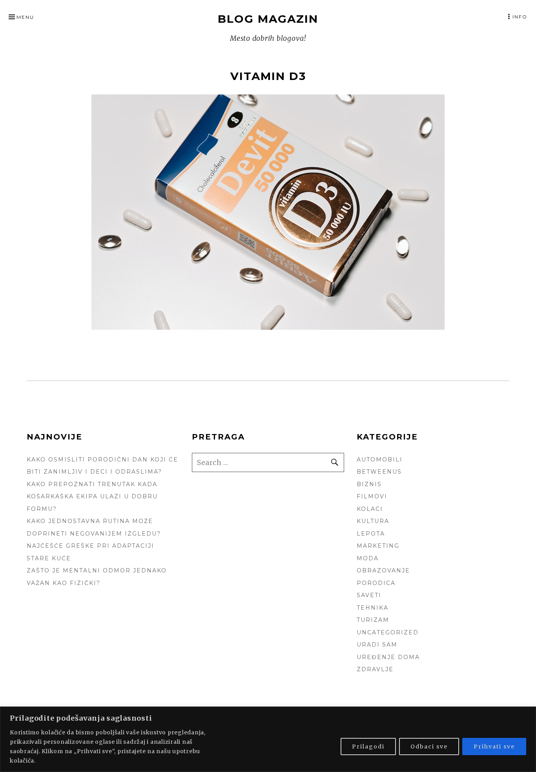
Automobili (380, 459)
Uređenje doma (388, 657)
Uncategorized (388, 632)
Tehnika (372, 607)
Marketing (378, 545)
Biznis (369, 484)
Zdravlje (375, 669)
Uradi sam (377, 644)
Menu (25, 17)
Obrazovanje (383, 570)
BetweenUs (379, 471)
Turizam (373, 619)
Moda (368, 558)
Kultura (373, 521)
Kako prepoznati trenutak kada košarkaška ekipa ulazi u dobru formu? (92, 496)
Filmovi (372, 496)
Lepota (371, 533)
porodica (376, 583)
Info (519, 17)
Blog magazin (268, 18)
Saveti (369, 595)
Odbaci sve (429, 746)
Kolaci (370, 508)
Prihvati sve (494, 746)
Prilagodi (368, 746)
